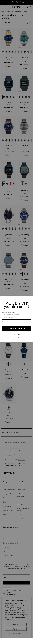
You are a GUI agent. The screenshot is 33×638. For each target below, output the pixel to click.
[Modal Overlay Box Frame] (16, 319)
